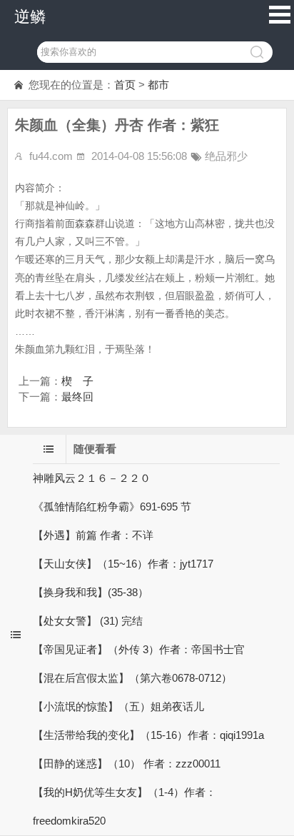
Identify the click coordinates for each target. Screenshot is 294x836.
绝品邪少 (226, 156)
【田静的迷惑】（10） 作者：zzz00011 (126, 763)
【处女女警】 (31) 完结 (88, 621)
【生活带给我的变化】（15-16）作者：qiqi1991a (148, 735)
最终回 (77, 397)
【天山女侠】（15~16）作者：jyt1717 (123, 564)
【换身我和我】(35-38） (90, 592)
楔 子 (77, 381)
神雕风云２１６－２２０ (92, 478)
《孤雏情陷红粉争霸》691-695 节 (112, 506)
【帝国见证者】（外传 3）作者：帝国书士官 (139, 649)
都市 (158, 85)
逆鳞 (30, 17)
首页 (125, 85)
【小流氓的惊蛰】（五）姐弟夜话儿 (118, 706)
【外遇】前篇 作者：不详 (93, 535)
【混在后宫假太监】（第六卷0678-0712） (132, 678)
